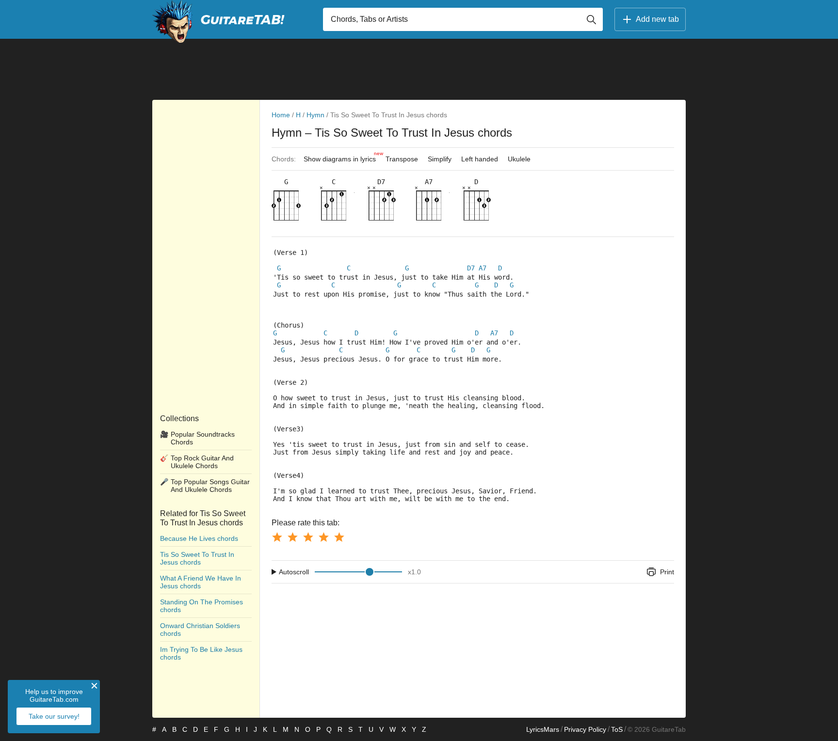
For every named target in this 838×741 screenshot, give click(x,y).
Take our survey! (54, 716)
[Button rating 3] (308, 537)
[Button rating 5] (339, 537)
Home (281, 115)
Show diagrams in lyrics (342, 157)
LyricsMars (542, 729)
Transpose (402, 159)
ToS (617, 729)
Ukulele (519, 159)
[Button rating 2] (292, 537)
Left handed (479, 159)
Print (667, 572)
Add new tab (657, 19)
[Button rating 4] (323, 537)
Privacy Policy (585, 729)
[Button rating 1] (277, 537)
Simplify (439, 159)
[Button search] (591, 19)
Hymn (315, 115)
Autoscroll (294, 572)
